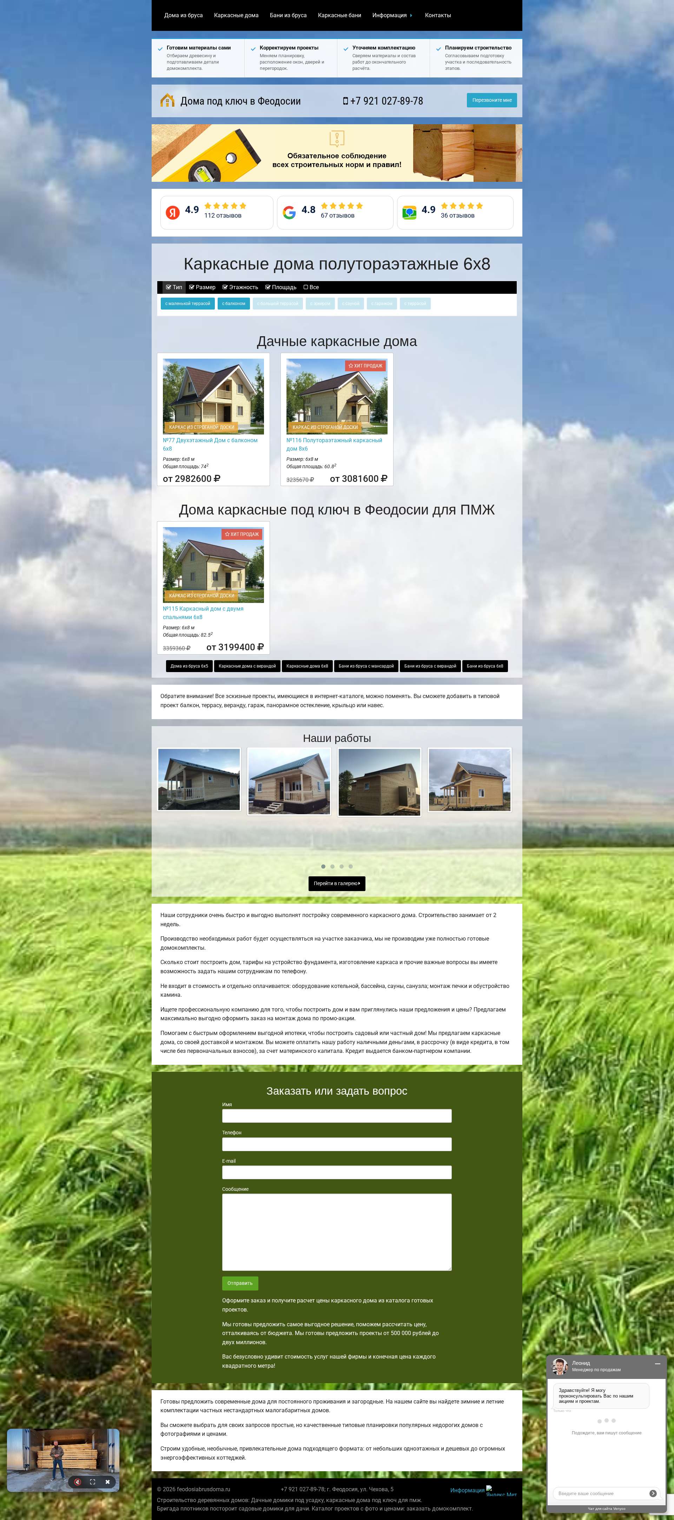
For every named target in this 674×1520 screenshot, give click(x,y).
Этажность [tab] (243, 287)
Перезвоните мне (492, 100)
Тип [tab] (176, 287)
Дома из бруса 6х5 (189, 666)
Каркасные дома (236, 15)
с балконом (233, 303)
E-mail (229, 1161)
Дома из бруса (183, 15)
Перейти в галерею (336, 884)
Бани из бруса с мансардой (366, 666)
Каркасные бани (339, 15)
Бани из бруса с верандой (430, 666)
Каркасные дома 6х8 (307, 666)
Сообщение (235, 1189)
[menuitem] (184, 15)
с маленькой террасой (187, 303)
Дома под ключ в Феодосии (239, 101)
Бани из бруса (288, 15)
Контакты (438, 15)
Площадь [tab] (284, 287)
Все (313, 287)
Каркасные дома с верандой (247, 666)
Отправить (240, 1283)
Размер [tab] (205, 287)
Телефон (232, 1132)
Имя (227, 1104)
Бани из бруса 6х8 (485, 666)
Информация (389, 15)
